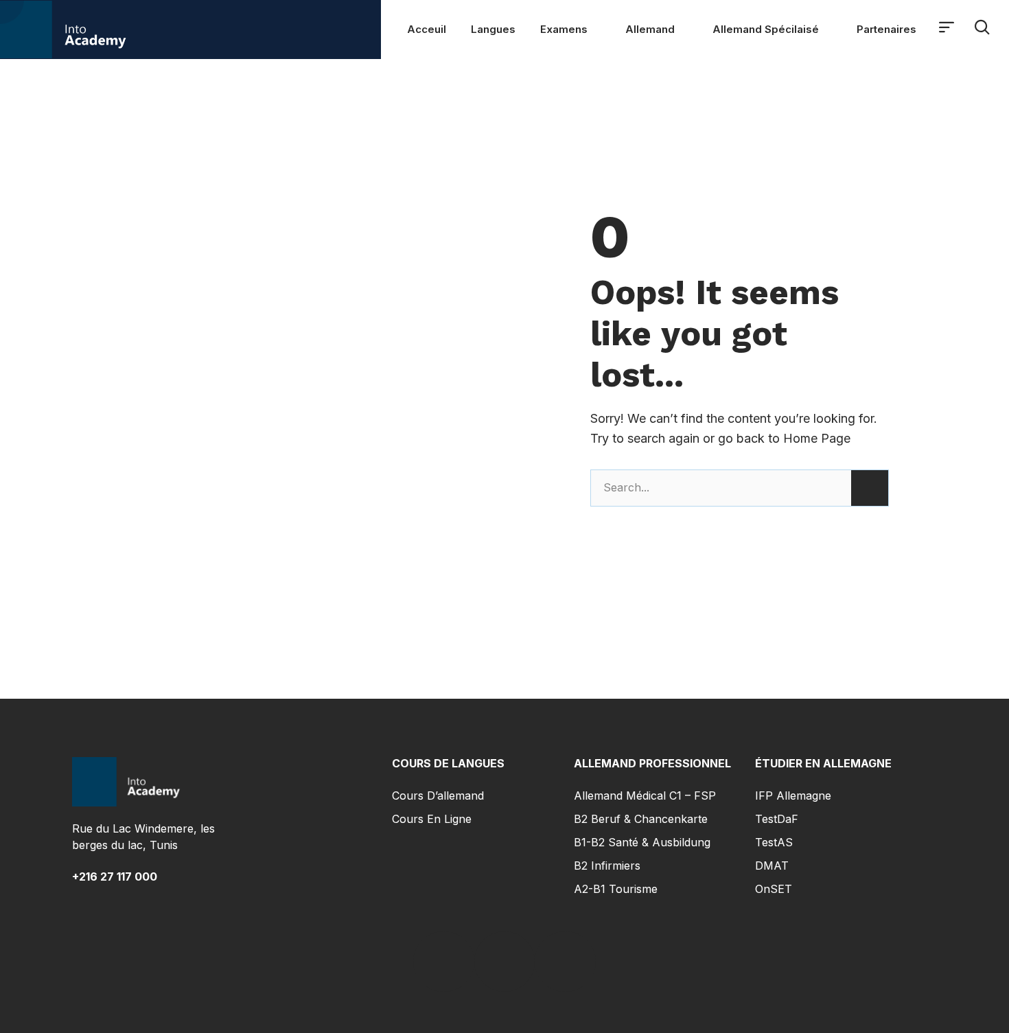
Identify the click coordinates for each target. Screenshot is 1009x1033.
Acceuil (426, 29)
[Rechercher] (869, 488)
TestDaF (776, 819)
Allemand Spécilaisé (765, 29)
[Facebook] (443, 961)
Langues (493, 29)
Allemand (650, 29)
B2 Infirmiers (607, 865)
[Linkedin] (504, 961)
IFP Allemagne (793, 795)
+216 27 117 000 (114, 876)
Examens (564, 29)
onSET (773, 889)
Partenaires (886, 29)
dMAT (772, 865)
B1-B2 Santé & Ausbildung (642, 842)
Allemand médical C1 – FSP (645, 795)
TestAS (774, 842)
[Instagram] (565, 961)
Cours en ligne (432, 819)
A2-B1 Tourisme (616, 889)
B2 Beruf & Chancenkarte (641, 819)
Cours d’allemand (438, 795)
